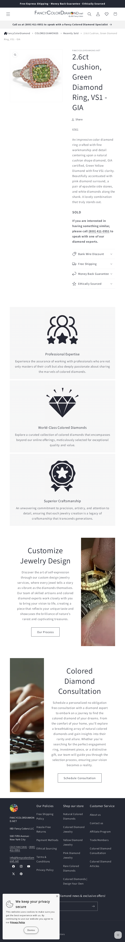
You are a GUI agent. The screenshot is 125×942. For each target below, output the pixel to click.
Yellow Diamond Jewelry (73, 842)
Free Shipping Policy (44, 816)
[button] (8, 14)
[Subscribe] (93, 906)
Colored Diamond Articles (100, 864)
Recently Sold (70, 33)
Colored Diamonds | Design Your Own (75, 881)
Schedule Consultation (80, 778)
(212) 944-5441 (18, 846)
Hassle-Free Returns (43, 829)
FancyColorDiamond (18, 33)
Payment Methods (47, 840)
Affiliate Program (100, 831)
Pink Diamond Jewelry (71, 855)
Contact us (96, 823)
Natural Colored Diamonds (73, 816)
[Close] (57, 896)
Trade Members (99, 840)
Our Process (45, 632)
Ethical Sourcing (46, 848)
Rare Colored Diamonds (71, 868)
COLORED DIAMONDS (46, 33)
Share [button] (79, 119)
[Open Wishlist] (106, 14)
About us (95, 814)
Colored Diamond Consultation (100, 851)
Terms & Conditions (43, 859)
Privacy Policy (45, 870)
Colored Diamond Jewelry (74, 829)
